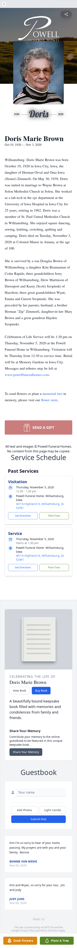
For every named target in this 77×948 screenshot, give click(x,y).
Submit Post (38, 819)
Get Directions (23, 515)
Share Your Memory (26, 752)
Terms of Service (49, 930)
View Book (19, 690)
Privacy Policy (27, 930)
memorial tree (52, 393)
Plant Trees (54, 515)
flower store (49, 399)
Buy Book (41, 690)
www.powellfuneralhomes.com (27, 374)
